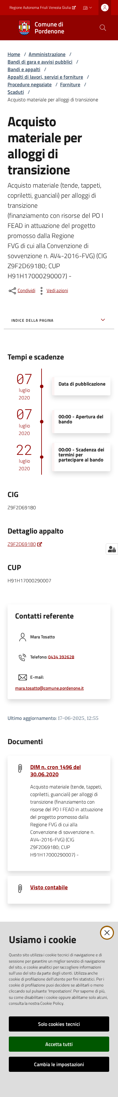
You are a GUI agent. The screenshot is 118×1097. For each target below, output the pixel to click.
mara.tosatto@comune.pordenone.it (49, 688)
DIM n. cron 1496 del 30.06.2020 (55, 770)
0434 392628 (61, 656)
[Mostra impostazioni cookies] (112, 549)
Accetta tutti (59, 1044)
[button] (103, 27)
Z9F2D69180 (22, 544)
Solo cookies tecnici (59, 1024)
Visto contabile (49, 887)
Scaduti (16, 92)
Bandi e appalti (24, 69)
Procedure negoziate (30, 84)
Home (14, 54)
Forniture (70, 84)
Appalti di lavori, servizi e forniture (45, 77)
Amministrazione (47, 54)
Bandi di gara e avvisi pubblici (40, 61)
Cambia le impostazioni (59, 1064)
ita (85, 7)
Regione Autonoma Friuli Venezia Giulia (40, 7)
